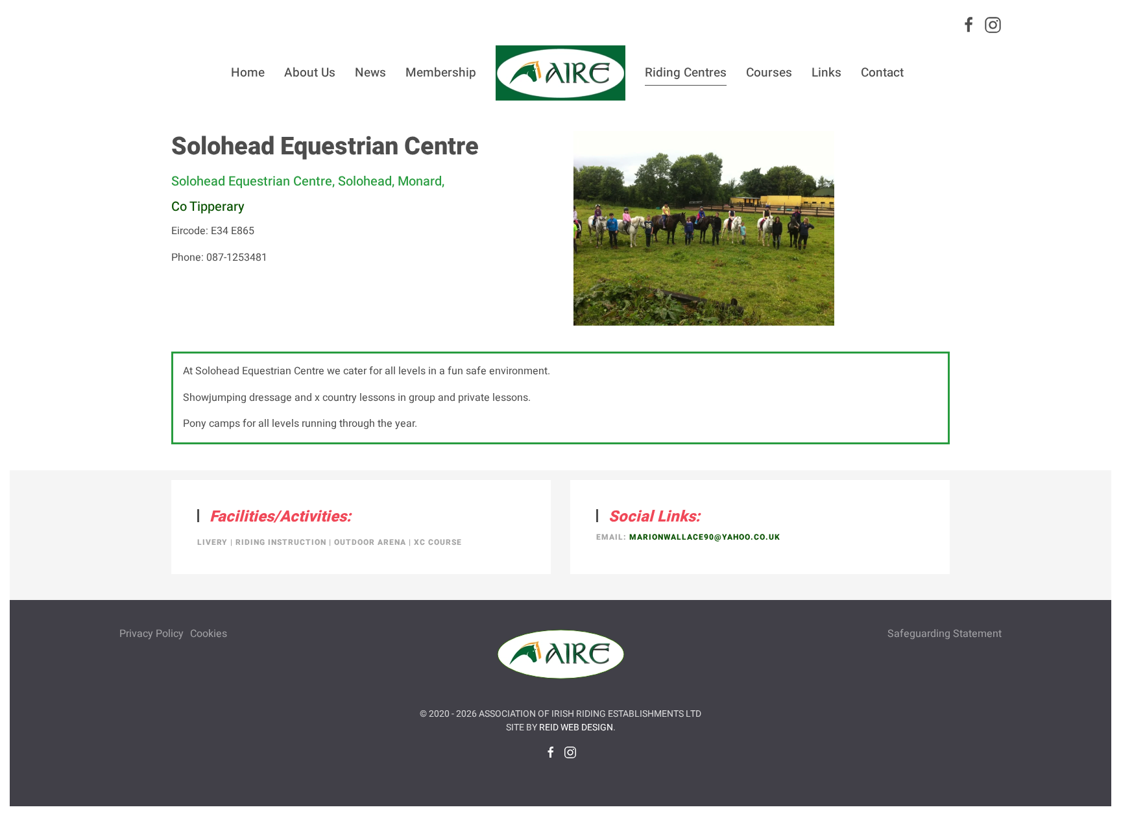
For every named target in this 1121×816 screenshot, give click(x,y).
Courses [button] (769, 73)
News (370, 73)
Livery (212, 542)
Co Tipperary (208, 206)
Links (826, 73)
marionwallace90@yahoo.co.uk (704, 537)
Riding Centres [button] (686, 73)
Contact (882, 73)
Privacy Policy (151, 634)
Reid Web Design (576, 727)
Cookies (208, 634)
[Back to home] (560, 72)
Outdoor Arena (370, 542)
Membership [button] (440, 73)
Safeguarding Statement (944, 634)
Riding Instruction (280, 542)
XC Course (438, 542)
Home (248, 73)
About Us (309, 73)
